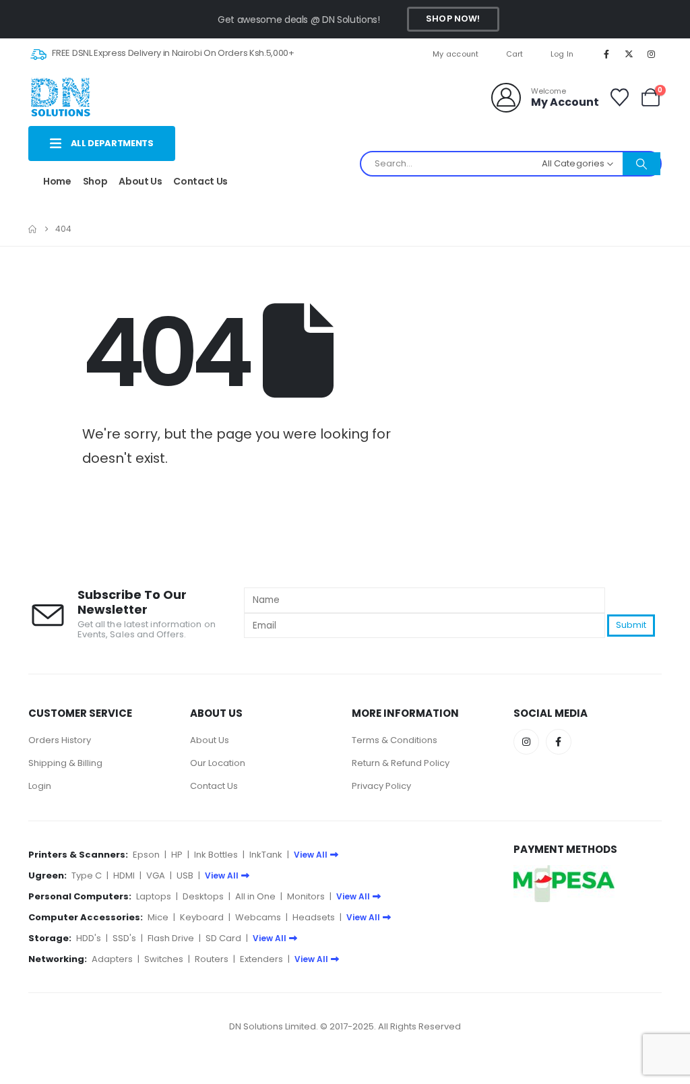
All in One (255, 896)
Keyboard (202, 917)
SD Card (223, 938)
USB (185, 875)
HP (177, 854)
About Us (140, 181)
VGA (155, 875)
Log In (562, 54)
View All (310, 854)
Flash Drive (171, 938)
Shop (95, 181)
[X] (629, 53)
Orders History (59, 740)
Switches (163, 959)
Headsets (313, 917)
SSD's (124, 938)
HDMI (124, 875)
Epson (146, 854)
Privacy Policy (381, 785)
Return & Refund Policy (400, 763)
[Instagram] (651, 53)
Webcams (258, 917)
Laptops (153, 896)
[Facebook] (606, 53)
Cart (515, 54)
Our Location (217, 763)
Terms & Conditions (394, 740)
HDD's (88, 938)
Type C (86, 875)
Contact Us (200, 181)
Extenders (261, 959)
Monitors (306, 896)
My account (456, 54)
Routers (211, 959)
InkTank (265, 854)
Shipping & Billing (65, 763)
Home (57, 181)
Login (39, 785)
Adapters (112, 959)
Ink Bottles (216, 854)
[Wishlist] (619, 97)
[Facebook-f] (558, 742)
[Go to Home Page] (32, 229)
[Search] (641, 163)
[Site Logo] (60, 97)
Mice (158, 917)
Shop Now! (453, 18)
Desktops (203, 896)
